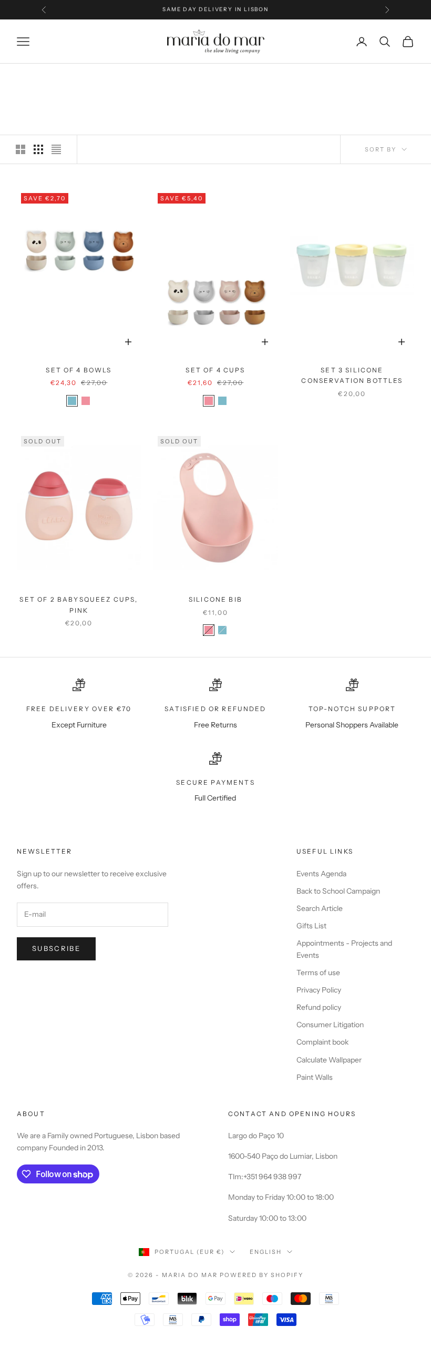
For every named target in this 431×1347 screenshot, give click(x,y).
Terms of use (318, 972)
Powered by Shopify (261, 1275)
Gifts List (311, 925)
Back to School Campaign (338, 891)
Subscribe (56, 948)
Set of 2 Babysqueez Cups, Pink (78, 604)
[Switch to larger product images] (20, 149)
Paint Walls (314, 1077)
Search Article (319, 908)
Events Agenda (321, 873)
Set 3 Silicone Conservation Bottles (352, 375)
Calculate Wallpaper (329, 1060)
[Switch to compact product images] (56, 149)
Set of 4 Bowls (78, 370)
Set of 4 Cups (215, 370)
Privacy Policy (318, 990)
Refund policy (318, 1007)
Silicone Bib (215, 599)
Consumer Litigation (330, 1024)
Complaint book (322, 1042)
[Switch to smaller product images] (38, 149)
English (266, 1251)
